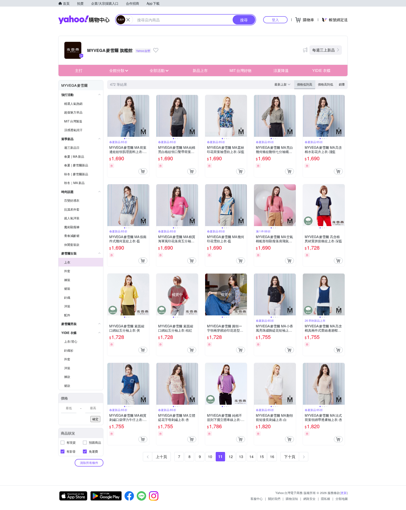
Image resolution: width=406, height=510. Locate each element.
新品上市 (200, 70)
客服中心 (256, 498)
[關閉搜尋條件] (128, 20)
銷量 (342, 84)
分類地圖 (342, 498)
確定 (95, 419)
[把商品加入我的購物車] (142, 171)
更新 (344, 492)
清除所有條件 (89, 462)
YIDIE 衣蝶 (321, 70)
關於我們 (274, 498)
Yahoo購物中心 (83, 19)
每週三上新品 (323, 50)
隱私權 (325, 498)
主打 (78, 70)
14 (251, 456)
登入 (275, 19)
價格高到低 (325, 84)
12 (231, 456)
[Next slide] (146, 116)
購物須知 (292, 498)
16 (272, 456)
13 (241, 456)
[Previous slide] (110, 116)
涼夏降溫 (281, 70)
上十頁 (161, 456)
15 (262, 456)
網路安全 (309, 498)
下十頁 (289, 456)
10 (210, 456)
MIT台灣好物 (240, 70)
